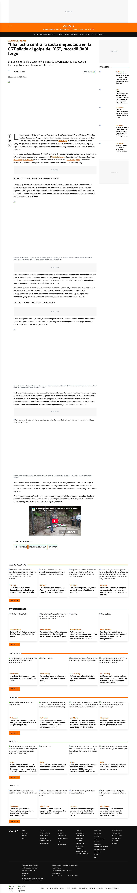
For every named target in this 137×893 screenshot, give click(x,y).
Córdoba (43, 34)
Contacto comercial (29, 870)
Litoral (74, 34)
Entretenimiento (99, 849)
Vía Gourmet (116, 838)
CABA (23, 838)
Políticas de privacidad (30, 868)
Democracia (52, 547)
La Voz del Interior (105, 888)
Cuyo (81, 34)
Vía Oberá (79, 841)
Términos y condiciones (30, 865)
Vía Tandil (43, 838)
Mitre (62, 888)
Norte (67, 34)
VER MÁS (13, 600)
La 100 (68, 888)
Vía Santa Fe (80, 843)
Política (97, 841)
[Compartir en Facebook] (9, 136)
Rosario (51, 34)
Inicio (35, 34)
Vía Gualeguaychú (82, 854)
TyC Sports (92, 888)
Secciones (99, 34)
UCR (16, 547)
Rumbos (115, 843)
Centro (60, 34)
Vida (95, 857)
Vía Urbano (116, 833)
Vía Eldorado (80, 835)
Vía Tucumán (62, 835)
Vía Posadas (80, 833)
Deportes (97, 852)
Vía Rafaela (80, 846)
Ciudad (74, 888)
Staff (24, 876)
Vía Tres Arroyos (46, 841)
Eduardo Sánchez (19, 72)
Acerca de (25, 873)
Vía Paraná (79, 848)
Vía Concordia (81, 851)
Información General (101, 847)
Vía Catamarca (63, 838)
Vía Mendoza (62, 844)
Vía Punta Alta (44, 843)
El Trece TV (54, 888)
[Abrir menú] (26, 26)
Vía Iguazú (79, 838)
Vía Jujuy (12, 41)
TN (47, 888)
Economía (97, 844)
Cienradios (83, 888)
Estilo (96, 854)
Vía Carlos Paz (45, 833)
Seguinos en (88, 71)
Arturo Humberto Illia (37, 547)
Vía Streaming (117, 835)
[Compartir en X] (9, 145)
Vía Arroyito (44, 835)
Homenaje (21, 41)
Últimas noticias (99, 839)
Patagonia (89, 34)
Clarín (42, 888)
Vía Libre (115, 841)
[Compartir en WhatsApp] (9, 140)
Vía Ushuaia (98, 833)
